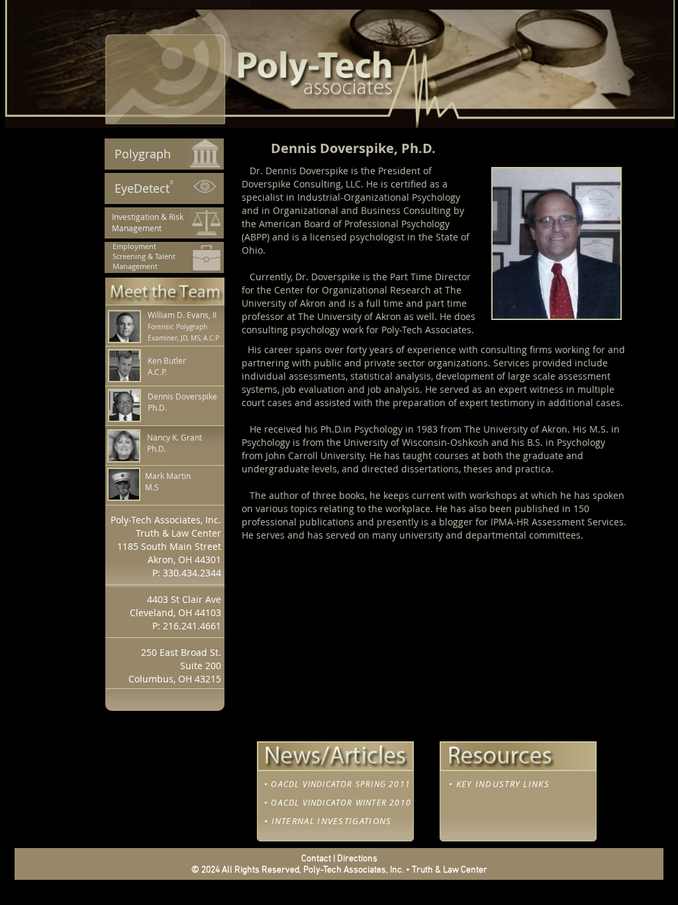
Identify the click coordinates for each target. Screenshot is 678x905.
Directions (357, 859)
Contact (316, 859)
